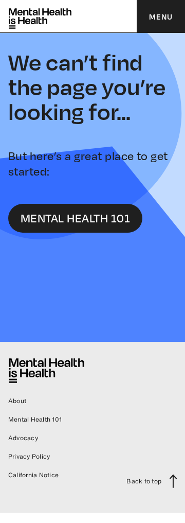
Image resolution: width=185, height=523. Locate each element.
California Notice (33, 474)
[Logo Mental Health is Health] (40, 16)
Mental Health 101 (35, 419)
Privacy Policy (29, 456)
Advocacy (23, 437)
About (17, 400)
